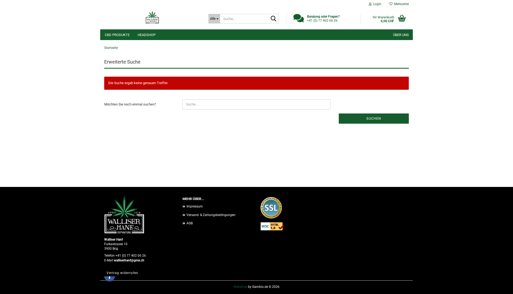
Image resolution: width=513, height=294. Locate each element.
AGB (189, 223)
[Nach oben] (498, 286)
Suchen (373, 118)
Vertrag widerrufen (122, 273)
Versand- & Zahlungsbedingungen (210, 215)
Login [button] (376, 4)
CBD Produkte (117, 35)
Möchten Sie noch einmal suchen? (130, 104)
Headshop (147, 35)
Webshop (240, 287)
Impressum (194, 206)
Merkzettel (400, 4)
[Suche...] (274, 19)
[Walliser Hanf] (152, 17)
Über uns (401, 35)
